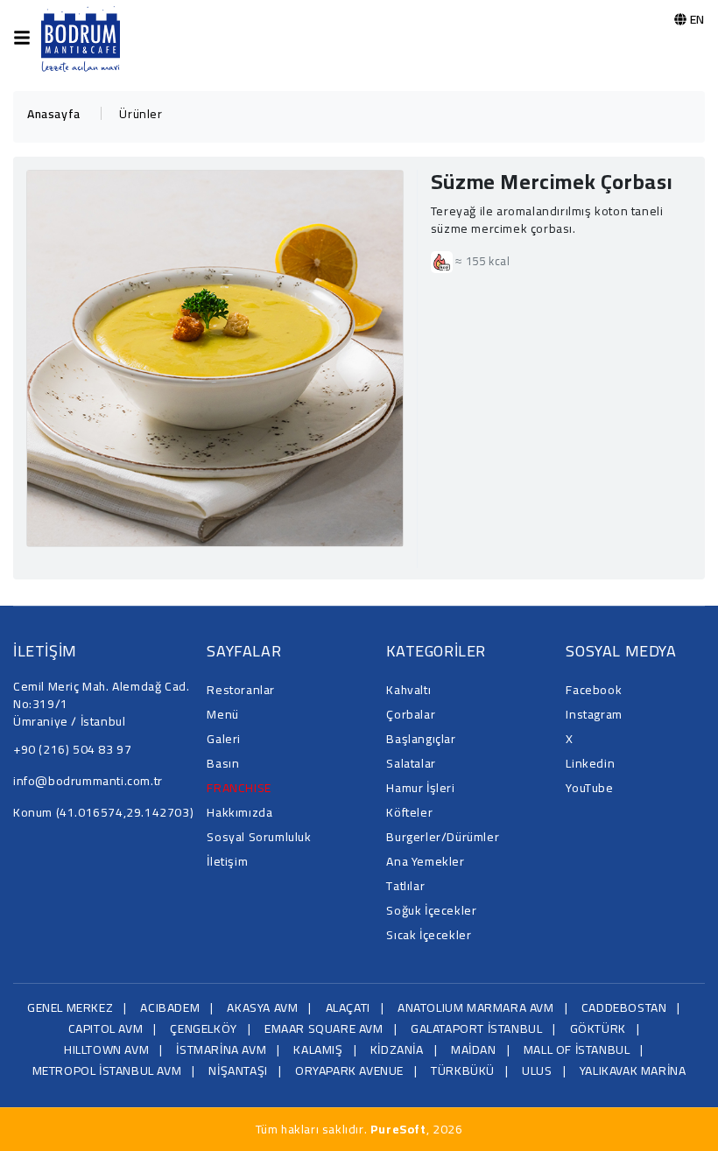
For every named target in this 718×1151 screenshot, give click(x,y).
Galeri (224, 738)
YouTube (589, 787)
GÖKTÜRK (598, 1028)
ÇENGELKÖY (203, 1028)
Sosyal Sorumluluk (259, 836)
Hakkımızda (239, 812)
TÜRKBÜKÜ (463, 1070)
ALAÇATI (348, 1007)
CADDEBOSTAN (624, 1007)
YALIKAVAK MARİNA (633, 1070)
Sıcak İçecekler (428, 934)
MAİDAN (473, 1049)
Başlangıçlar (420, 738)
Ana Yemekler (425, 861)
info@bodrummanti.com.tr (88, 780)
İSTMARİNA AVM (221, 1049)
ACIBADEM (170, 1007)
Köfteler (409, 812)
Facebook (594, 689)
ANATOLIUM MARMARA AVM (476, 1007)
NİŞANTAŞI (237, 1070)
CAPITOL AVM (106, 1028)
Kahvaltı (408, 689)
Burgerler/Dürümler (442, 836)
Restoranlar (241, 689)
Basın (223, 763)
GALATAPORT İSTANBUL (476, 1028)
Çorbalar (410, 714)
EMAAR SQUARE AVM (324, 1028)
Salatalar (410, 763)
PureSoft (398, 1129)
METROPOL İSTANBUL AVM (107, 1070)
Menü (222, 714)
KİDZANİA (397, 1049)
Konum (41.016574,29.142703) (103, 812)
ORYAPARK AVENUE (349, 1070)
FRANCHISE (239, 787)
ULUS (537, 1070)
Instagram (594, 714)
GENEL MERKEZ (70, 1007)
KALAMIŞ (317, 1049)
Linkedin (590, 763)
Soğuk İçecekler (431, 910)
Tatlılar (405, 885)
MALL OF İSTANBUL (577, 1049)
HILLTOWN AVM (106, 1049)
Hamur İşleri (420, 787)
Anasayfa (54, 113)
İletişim (227, 861)
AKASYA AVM (262, 1007)
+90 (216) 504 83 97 (72, 749)
